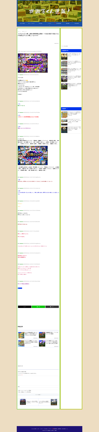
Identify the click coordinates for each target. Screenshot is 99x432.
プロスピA (20, 288)
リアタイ (49, 428)
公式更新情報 (54, 428)
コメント (20, 374)
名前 (19, 386)
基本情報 (59, 428)
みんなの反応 (34, 428)
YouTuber (45, 428)
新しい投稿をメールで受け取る (25, 392)
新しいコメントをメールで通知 (25, 390)
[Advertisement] (38, 39)
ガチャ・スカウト (40, 428)
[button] (52, 307)
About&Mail (64, 428)
